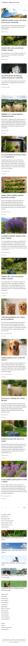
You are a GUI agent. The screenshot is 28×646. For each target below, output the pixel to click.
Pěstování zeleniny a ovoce (6, 211)
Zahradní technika (4, 31)
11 (18, 507)
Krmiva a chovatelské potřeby (6, 333)
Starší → (25, 507)
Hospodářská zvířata (4, 130)
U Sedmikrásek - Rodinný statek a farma (10, 2)
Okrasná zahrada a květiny (6, 252)
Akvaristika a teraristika (5, 87)
